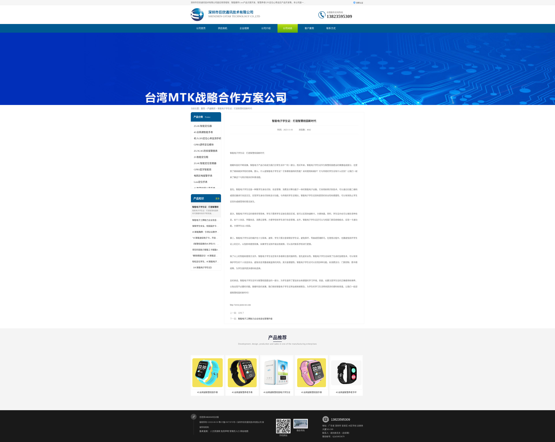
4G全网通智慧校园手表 (242, 392)
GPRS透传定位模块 (204, 144)
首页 (203, 108)
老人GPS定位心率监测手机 (207, 138)
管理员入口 (235, 431)
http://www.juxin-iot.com (240, 305)
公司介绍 (266, 28)
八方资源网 (215, 431)
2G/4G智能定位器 (203, 126)
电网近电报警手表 (203, 176)
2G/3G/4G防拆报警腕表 (206, 151)
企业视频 (244, 28)
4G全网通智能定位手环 (311, 392)
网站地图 (244, 431)
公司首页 (201, 28)
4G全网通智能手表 (203, 132)
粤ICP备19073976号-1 (228, 422)
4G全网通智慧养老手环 (277, 392)
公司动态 (287, 28)
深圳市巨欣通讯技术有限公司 (249, 422)
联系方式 (331, 28)
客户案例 (309, 28)
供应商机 (222, 28)
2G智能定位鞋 (201, 157)
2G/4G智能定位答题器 (205, 163)
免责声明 (225, 431)
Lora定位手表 (200, 182)
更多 (217, 199)
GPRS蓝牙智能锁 (202, 169)
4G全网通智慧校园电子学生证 (207, 392)
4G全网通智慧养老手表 (346, 392)
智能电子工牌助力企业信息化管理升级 (255, 319)
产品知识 (211, 108)
